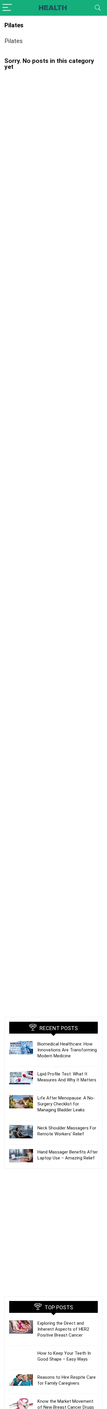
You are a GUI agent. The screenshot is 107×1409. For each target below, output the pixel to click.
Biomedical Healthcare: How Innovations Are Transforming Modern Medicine (67, 1050)
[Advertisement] (53, 1232)
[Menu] (7, 8)
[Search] (98, 8)
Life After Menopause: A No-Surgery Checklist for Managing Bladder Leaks (66, 1104)
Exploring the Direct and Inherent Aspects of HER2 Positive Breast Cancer (63, 1329)
